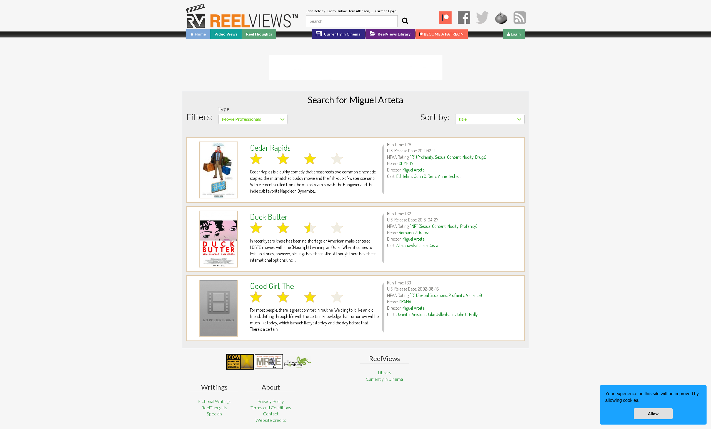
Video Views (225, 34)
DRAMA (405, 301)
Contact (271, 413)
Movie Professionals (241, 119)
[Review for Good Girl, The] (218, 308)
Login (515, 34)
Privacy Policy (270, 401)
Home (200, 34)
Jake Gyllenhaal (440, 314)
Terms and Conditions (271, 407)
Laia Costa (429, 245)
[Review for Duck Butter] (218, 239)
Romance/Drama (414, 232)
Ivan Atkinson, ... (361, 11)
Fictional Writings (214, 401)
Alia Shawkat (407, 245)
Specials (214, 413)
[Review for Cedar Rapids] (218, 170)
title (463, 119)
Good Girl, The (272, 285)
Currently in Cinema (341, 34)
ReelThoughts (259, 34)
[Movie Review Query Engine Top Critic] (269, 361)
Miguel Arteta (413, 170)
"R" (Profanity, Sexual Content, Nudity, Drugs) (448, 157)
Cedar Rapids (270, 147)
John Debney (315, 11)
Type (223, 108)
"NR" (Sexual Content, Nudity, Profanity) (443, 226)
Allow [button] (653, 414)
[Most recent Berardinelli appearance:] (297, 362)
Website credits (271, 420)
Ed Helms (404, 176)
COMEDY (406, 163)
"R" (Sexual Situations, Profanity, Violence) (446, 295)
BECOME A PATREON (444, 34)
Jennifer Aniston (410, 314)
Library (384, 372)
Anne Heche (448, 176)
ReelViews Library (393, 34)
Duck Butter (268, 216)
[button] (641, 401)
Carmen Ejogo (385, 11)
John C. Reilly (425, 176)
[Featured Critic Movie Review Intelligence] (240, 362)
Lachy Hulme (337, 11)
